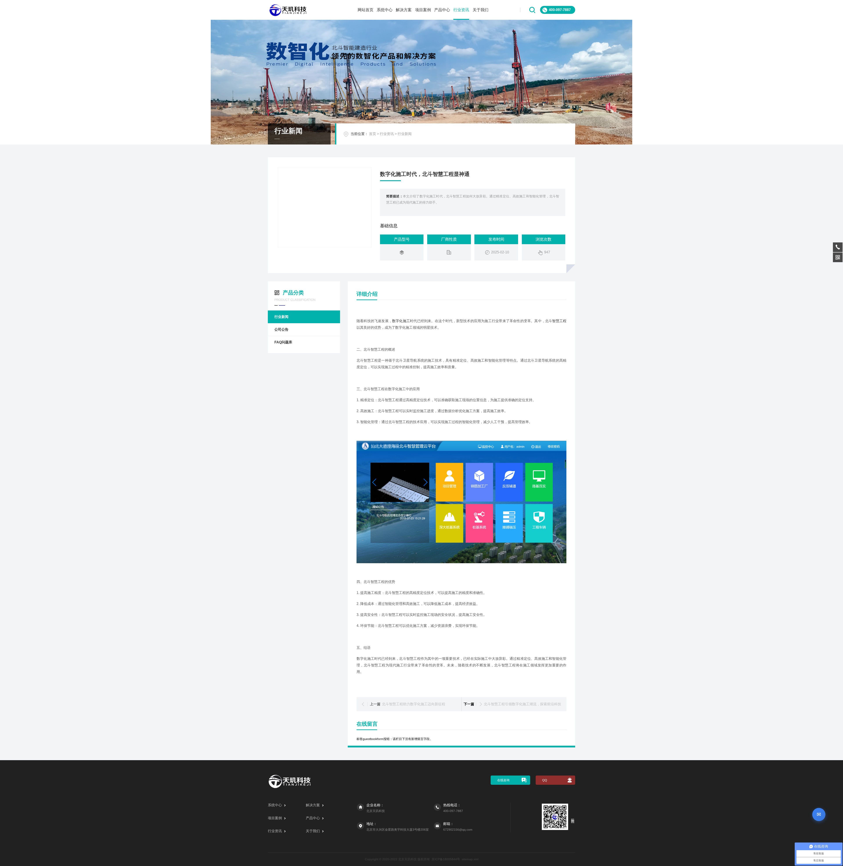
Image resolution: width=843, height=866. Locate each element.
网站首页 (365, 10)
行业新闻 (405, 134)
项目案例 (423, 10)
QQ (544, 780)
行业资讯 (461, 10)
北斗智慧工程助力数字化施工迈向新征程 (413, 704)
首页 (372, 134)
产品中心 (442, 10)
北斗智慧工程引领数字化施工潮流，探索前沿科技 (522, 704)
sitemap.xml (470, 859)
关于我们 (480, 10)
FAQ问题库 (283, 342)
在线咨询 (503, 780)
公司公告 (281, 329)
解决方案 (404, 10)
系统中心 (385, 10)
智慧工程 (559, 321)
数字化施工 (401, 321)
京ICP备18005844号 (446, 859)
